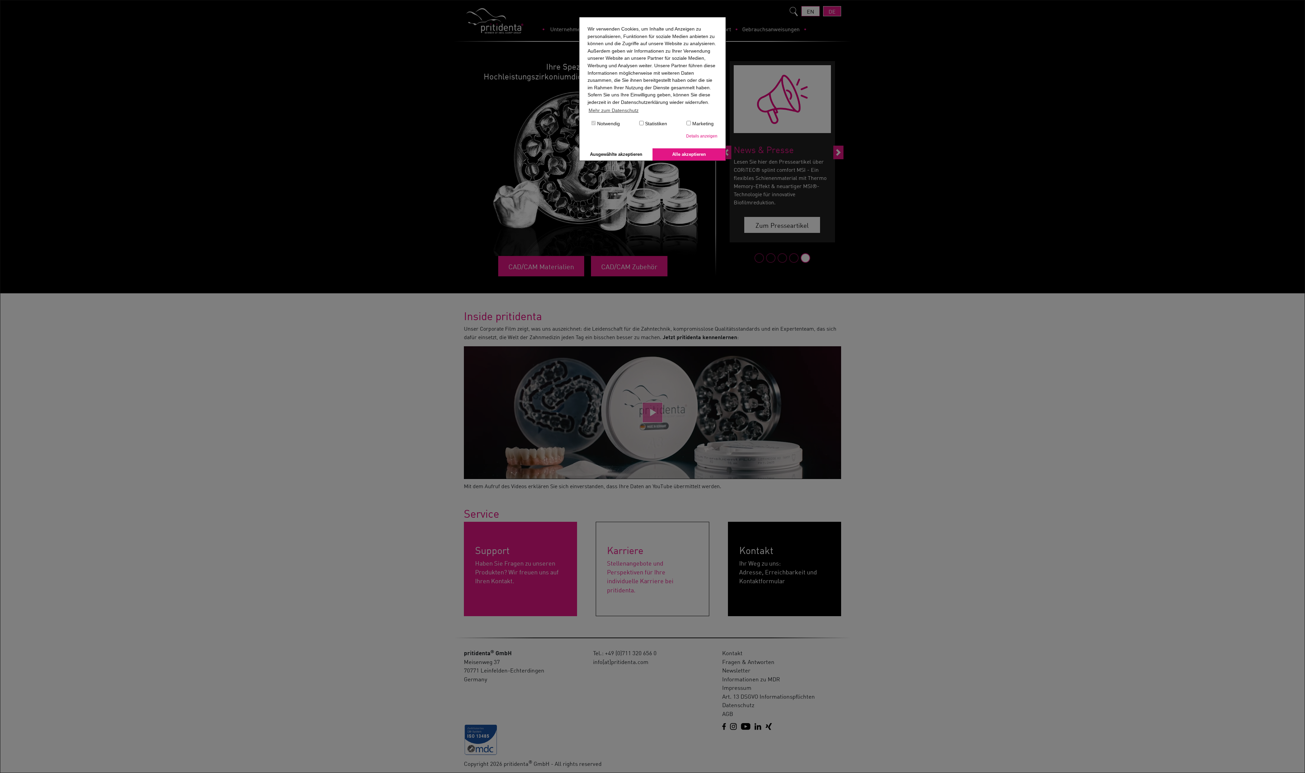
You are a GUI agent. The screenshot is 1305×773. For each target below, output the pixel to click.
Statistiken (655, 123)
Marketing (702, 123)
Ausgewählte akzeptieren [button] (616, 154)
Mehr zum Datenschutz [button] (614, 110)
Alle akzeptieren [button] (689, 154)
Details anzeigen (701, 136)
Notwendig (608, 123)
